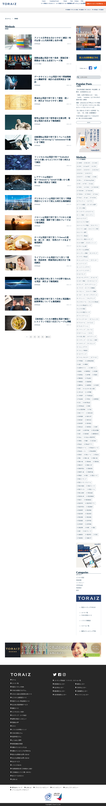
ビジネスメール (82, 301)
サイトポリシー (56, 787)
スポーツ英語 (81, 281)
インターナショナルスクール (85, 211)
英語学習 (80, 503)
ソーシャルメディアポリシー (20, 790)
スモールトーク (93, 281)
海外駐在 (89, 427)
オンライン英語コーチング (85, 239)
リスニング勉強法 (83, 350)
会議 (79, 364)
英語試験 (82, 9)
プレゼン (91, 322)
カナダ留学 (81, 242)
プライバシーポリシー (41, 787)
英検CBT (80, 465)
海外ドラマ (81, 413)
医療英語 (88, 371)
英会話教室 (93, 451)
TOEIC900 (90, 190)
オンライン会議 (82, 229)
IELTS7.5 (80, 176)
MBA (95, 176)
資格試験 (80, 527)
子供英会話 (90, 395)
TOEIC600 (95, 187)
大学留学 (80, 395)
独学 (96, 427)
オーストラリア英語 (83, 225)
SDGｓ (80, 180)
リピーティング (82, 354)
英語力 (80, 499)
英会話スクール (82, 447)
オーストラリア (82, 218)
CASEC (96, 163)
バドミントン (81, 298)
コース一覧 (84, 612)
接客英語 (96, 399)
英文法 (97, 454)
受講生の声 (71, 2)
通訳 (94, 527)
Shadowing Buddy (90, 180)
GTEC (94, 166)
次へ (47, 336)
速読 (79, 531)
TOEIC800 (80, 190)
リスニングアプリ (83, 347)
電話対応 (89, 534)
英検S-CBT (89, 465)
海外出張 (90, 413)
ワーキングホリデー (83, 357)
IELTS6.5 (80, 173)
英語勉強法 (88, 499)
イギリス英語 (81, 208)
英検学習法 (81, 468)
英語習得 (80, 513)
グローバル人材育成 (83, 249)
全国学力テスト (82, 367)
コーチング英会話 (83, 256)
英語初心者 (81, 496)
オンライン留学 (82, 232)
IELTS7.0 (89, 173)
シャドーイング (82, 263)
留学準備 (86, 430)
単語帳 (95, 371)
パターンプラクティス (91, 295)
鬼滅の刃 (89, 538)
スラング (80, 284)
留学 (79, 430)
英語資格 (89, 517)
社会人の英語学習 (90, 437)
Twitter (96, 194)
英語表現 (89, 513)
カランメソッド (92, 242)
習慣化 (80, 440)
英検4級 (89, 461)
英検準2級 (90, 472)
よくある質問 (82, 2)
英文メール (88, 454)
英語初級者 (91, 496)
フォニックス (94, 319)
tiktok (91, 183)
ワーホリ (95, 357)
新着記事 (68, 9)
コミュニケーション (83, 260)
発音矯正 (86, 433)
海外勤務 (80, 416)
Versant (80, 197)
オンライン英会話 (83, 235)
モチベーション (82, 333)
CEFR (79, 166)
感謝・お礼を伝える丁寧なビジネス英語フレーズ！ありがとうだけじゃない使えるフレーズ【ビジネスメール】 (88, 105)
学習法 (88, 399)
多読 (79, 388)
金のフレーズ (87, 531)
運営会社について (17, 787)
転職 (88, 527)
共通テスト (93, 367)
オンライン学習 (94, 229)
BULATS (88, 163)
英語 (87, 475)
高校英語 (80, 538)
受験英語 (80, 378)
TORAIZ (88, 194)
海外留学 (80, 423)
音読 (96, 534)
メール (91, 329)
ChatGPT (87, 166)
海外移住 (89, 423)
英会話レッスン (82, 451)
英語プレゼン (81, 489)
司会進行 (89, 378)
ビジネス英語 (75, 9)
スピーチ (95, 277)
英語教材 (102, 9)
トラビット (81, 291)
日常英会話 (96, 9)
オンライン (95, 225)
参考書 (88, 374)
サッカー (95, 260)
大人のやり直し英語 (89, 388)
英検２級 (95, 458)
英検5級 (97, 461)
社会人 (80, 437)
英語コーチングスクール (84, 482)
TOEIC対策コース (86, 615)
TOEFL (80, 187)
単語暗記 (80, 374)
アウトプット (81, 201)
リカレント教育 (93, 340)
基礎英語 (89, 385)
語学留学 (80, 524)
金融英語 (80, 534)
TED (85, 183)
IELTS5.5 (87, 170)
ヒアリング (92, 298)
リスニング (92, 343)
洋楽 (90, 409)
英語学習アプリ (91, 503)
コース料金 (44, 2)
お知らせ (28, 787)
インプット (91, 215)
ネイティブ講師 (92, 291)
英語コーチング (82, 479)
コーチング (94, 253)
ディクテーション (91, 284)
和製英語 (80, 381)
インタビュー (88, 9)
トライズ (80, 288)
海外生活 (89, 420)
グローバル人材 (82, 246)
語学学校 (89, 520)
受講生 (95, 374)
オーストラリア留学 (83, 222)
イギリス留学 (92, 204)
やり (91, 333)
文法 (79, 402)
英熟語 (80, 475)
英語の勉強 (81, 486)
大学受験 (89, 392)
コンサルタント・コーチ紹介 (54, 2)
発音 (79, 433)
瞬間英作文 (96, 433)
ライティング (92, 336)
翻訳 (87, 440)
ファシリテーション (83, 315)
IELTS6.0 (96, 170)
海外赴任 (80, 427)
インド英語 (81, 215)
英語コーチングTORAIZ (88, 607)
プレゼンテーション (83, 326)
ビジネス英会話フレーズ (84, 305)
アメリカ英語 (81, 204)
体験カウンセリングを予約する (95, 3)
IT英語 (88, 176)
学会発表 (80, 399)
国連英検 (89, 381)
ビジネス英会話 (94, 301)
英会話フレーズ (94, 447)
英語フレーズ (91, 486)
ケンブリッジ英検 (83, 253)
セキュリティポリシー (71, 787)
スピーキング (81, 274)
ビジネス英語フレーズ (84, 312)
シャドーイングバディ (84, 270)
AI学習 (80, 163)
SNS (79, 183)
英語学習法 (81, 506)
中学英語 (80, 361)
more (88, 122)
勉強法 (80, 371)
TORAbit (80, 194)
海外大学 (89, 416)
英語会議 (90, 493)
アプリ (91, 201)
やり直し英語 (81, 336)
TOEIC (87, 187)
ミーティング (81, 329)
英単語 (80, 454)
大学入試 (80, 392)
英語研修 (89, 510)
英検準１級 (81, 472)
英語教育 (80, 510)
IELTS (79, 170)
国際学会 (80, 385)
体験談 (86, 364)
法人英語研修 (81, 409)
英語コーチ (94, 475)
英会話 (80, 444)
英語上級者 (81, 493)
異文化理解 (96, 430)
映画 (89, 406)
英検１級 (86, 458)
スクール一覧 (65, 2)
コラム (76, 2)
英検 (79, 458)
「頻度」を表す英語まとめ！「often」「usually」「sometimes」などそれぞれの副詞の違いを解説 (88, 97)
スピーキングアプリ (83, 277)
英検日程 (90, 468)
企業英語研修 (90, 361)
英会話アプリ (89, 444)
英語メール (92, 489)
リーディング (81, 340)
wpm (86, 197)
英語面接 (80, 520)
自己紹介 (94, 440)
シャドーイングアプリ (84, 267)
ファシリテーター (83, 319)
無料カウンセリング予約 (88, 631)
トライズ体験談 (91, 288)
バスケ (80, 295)
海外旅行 (80, 420)
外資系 (97, 385)
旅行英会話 (87, 402)
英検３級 (80, 461)
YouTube (94, 197)
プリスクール (81, 322)
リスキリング (81, 343)
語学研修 (89, 524)
